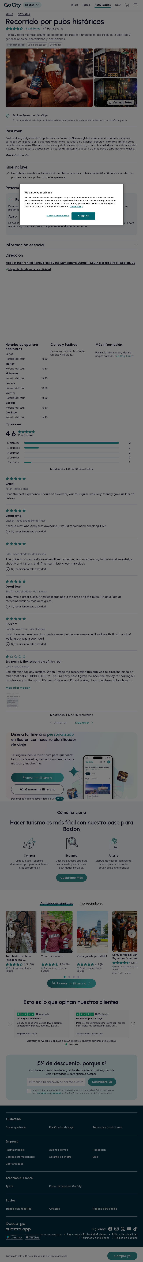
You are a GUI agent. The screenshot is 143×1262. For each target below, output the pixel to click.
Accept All (83, 216)
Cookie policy (76, 206)
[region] (71, 204)
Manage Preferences (58, 215)
